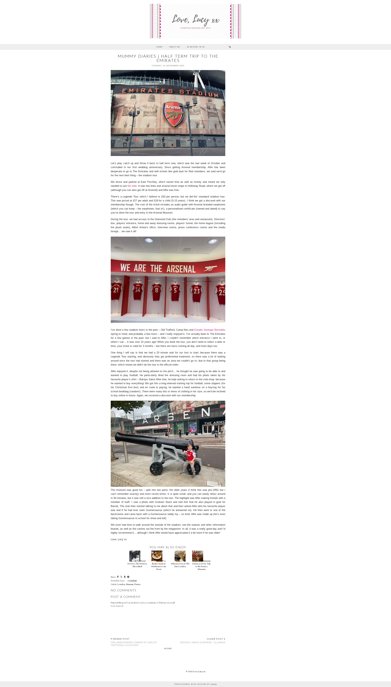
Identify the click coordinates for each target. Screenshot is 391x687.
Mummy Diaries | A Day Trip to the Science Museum (201, 564)
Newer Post (134, 642)
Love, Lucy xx (199, 671)
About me (174, 47)
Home (159, 47)
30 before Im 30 (196, 47)
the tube (132, 185)
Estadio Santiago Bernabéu (209, 329)
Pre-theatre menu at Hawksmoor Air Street (158, 564)
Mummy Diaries (133, 584)
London (121, 584)
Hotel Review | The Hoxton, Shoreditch (137, 563)
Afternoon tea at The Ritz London (180, 565)
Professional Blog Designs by (195, 684)
